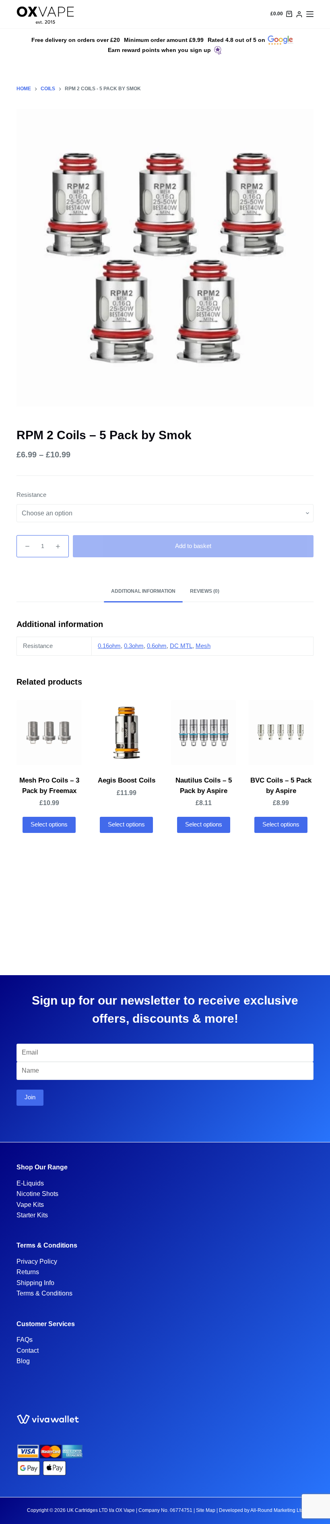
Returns (27, 1272)
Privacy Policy (36, 1261)
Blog (23, 1361)
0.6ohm (157, 645)
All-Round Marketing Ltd (276, 1510)
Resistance (31, 494)
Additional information (143, 591)
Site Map (205, 1510)
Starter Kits (32, 1215)
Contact (27, 1350)
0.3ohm (134, 645)
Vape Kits (30, 1204)
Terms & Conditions (44, 1293)
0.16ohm (109, 645)
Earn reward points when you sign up (159, 50)
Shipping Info (35, 1282)
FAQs (24, 1339)
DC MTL (181, 645)
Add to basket (193, 545)
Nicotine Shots (37, 1193)
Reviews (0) (204, 591)
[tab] (143, 591)
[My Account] (299, 14)
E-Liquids (30, 1183)
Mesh (203, 645)
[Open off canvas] (310, 14)
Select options (49, 824)
